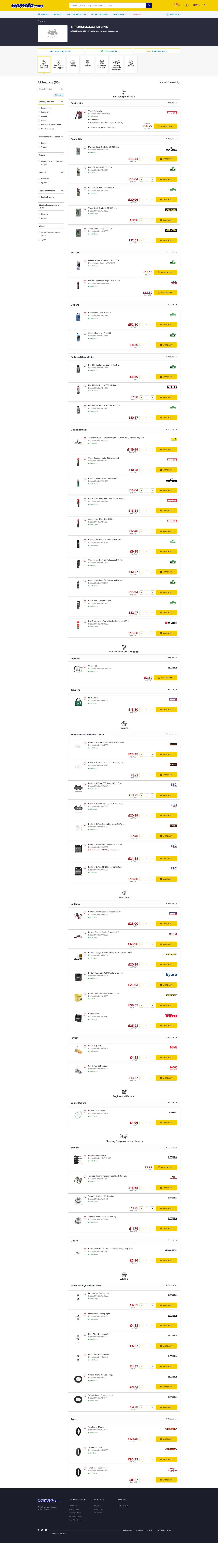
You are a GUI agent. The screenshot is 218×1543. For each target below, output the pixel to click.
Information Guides (62, 51)
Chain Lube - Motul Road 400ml (101, 519)
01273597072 (123, 1506)
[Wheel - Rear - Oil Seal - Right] (78, 1399)
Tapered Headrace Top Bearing (101, 1196)
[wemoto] (49, 1500)
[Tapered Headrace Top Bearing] (78, 1200)
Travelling (45, 147)
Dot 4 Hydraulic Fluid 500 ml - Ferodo (103, 385)
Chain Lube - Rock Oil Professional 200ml (105, 539)
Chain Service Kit (95, 111)
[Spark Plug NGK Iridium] (78, 1070)
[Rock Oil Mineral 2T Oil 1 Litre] (78, 171)
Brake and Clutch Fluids (51, 125)
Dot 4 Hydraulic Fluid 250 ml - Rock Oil (104, 365)
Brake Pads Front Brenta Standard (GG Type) (106, 763)
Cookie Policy (128, 1530)
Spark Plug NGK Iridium (97, 1066)
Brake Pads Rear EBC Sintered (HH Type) (105, 844)
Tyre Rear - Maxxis (95, 1447)
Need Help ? (174, 14)
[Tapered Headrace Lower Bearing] (78, 1221)
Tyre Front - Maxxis (96, 1427)
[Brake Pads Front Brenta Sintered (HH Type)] (78, 746)
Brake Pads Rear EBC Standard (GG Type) (105, 867)
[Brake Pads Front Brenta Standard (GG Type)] (78, 767)
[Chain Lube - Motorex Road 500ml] (78, 482)
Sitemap (170, 1530)
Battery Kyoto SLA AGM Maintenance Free (105, 973)
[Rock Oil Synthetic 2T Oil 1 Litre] (78, 192)
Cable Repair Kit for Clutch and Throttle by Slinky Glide (110, 1248)
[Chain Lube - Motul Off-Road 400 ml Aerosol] (78, 503)
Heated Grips (119, 14)
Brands (57, 14)
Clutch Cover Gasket (96, 1111)
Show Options (166, 126)
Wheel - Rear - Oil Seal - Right (100, 1395)
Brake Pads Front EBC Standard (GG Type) (105, 804)
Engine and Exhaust (47, 191)
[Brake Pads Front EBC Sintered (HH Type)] (78, 787)
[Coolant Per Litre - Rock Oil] (78, 337)
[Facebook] (38, 1530)
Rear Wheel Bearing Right (98, 1354)
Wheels (42, 226)
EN (197, 5)
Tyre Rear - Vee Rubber (97, 1468)
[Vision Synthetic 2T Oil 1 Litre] (78, 232)
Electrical (42, 172)
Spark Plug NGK (94, 1046)
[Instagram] (46, 1530)
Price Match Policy (75, 1516)
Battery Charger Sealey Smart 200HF (103, 932)
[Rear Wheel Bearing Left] (78, 1338)
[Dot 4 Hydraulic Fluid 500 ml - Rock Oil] (78, 410)
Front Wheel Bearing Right (99, 1314)
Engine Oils (45, 112)
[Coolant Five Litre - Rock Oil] (78, 317)
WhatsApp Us (111, 51)
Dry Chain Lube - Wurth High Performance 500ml (108, 621)
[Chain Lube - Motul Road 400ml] (78, 523)
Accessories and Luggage (49, 137)
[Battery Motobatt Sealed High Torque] (78, 997)
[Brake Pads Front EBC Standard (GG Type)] (78, 808)
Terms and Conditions (143, 1530)
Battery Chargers (99, 14)
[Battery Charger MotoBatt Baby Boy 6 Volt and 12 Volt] (78, 957)
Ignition (44, 183)
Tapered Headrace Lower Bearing (102, 1216)
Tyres (43, 240)
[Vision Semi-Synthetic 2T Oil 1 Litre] (78, 212)
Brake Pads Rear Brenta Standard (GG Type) (106, 824)
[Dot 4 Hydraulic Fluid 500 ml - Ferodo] (78, 389)
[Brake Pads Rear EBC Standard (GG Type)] (78, 871)
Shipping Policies (75, 1513)
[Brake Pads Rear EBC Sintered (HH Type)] (78, 848)
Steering (44, 214)
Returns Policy (74, 1509)
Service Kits (46, 108)
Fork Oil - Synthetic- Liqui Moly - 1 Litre (104, 281)
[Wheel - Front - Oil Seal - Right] (78, 1379)
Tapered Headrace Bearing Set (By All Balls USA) (108, 1176)
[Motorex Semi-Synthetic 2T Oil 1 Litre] (78, 151)
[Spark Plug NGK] (78, 1050)
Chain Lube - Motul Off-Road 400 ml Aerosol (106, 499)
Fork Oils (44, 116)
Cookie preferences (59, 1533)
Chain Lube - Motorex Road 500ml (102, 478)
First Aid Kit (93, 698)
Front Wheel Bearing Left (98, 1293)
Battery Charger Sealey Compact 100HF (105, 912)
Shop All (44, 14)
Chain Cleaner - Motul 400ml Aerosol (103, 458)
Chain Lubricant (47, 129)
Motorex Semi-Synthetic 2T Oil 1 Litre (103, 147)
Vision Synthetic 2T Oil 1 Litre (100, 228)
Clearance (136, 14)
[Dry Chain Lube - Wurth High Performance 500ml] (78, 625)
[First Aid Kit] (78, 702)
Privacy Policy (159, 1530)
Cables (44, 218)
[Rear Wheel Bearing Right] (78, 1358)
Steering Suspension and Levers (49, 206)
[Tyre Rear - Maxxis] (78, 1451)
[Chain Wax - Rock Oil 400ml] (78, 605)
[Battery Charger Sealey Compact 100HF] (78, 916)
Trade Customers (159, 51)
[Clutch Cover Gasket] (78, 1115)
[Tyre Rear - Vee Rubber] (78, 1472)
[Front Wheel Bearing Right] (78, 1318)
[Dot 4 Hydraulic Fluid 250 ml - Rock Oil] (78, 369)
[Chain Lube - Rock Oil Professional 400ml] (78, 564)
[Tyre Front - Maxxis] (78, 1431)
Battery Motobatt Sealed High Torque (103, 993)
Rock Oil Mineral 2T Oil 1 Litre (100, 167)
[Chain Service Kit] (78, 115)
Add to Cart (167, 159)
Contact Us (73, 1506)
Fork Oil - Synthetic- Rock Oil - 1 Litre (103, 260)
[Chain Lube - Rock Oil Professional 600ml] (78, 584)
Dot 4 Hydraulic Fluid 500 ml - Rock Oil (104, 406)
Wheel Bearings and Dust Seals (51, 234)
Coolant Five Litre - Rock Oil (99, 312)
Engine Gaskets (47, 197)
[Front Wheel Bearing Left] (78, 1297)
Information (98, 1513)
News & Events (99, 1509)
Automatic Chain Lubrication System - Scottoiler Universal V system (116, 437)
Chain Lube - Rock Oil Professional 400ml (105, 560)
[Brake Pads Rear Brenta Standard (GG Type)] (78, 828)
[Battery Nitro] (78, 1018)
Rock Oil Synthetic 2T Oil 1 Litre (101, 188)
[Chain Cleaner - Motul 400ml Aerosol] (78, 462)
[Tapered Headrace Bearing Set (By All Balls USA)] (78, 1180)
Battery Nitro (93, 1014)
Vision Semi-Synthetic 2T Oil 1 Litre (102, 208)
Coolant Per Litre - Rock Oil (99, 333)
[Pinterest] (42, 1530)
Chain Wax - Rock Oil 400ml (99, 601)
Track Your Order (75, 1520)
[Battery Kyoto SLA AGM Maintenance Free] (78, 977)
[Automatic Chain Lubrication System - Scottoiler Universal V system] (78, 442)
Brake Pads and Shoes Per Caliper (52, 163)
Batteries (45, 178)
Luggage (44, 143)
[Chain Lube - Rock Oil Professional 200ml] (78, 543)
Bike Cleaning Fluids (76, 14)
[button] (180, 5)
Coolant (44, 120)
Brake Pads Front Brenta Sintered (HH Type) (106, 742)
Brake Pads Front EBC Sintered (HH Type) (105, 783)
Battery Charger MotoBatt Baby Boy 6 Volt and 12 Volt (110, 952)
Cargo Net (92, 666)
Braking (42, 155)
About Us (97, 1506)
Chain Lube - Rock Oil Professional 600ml (105, 580)
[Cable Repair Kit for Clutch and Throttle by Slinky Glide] (78, 1253)
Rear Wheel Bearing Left (98, 1334)
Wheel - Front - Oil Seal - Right (100, 1375)
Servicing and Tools (46, 102)
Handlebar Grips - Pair (97, 1155)
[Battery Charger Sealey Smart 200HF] (78, 936)
